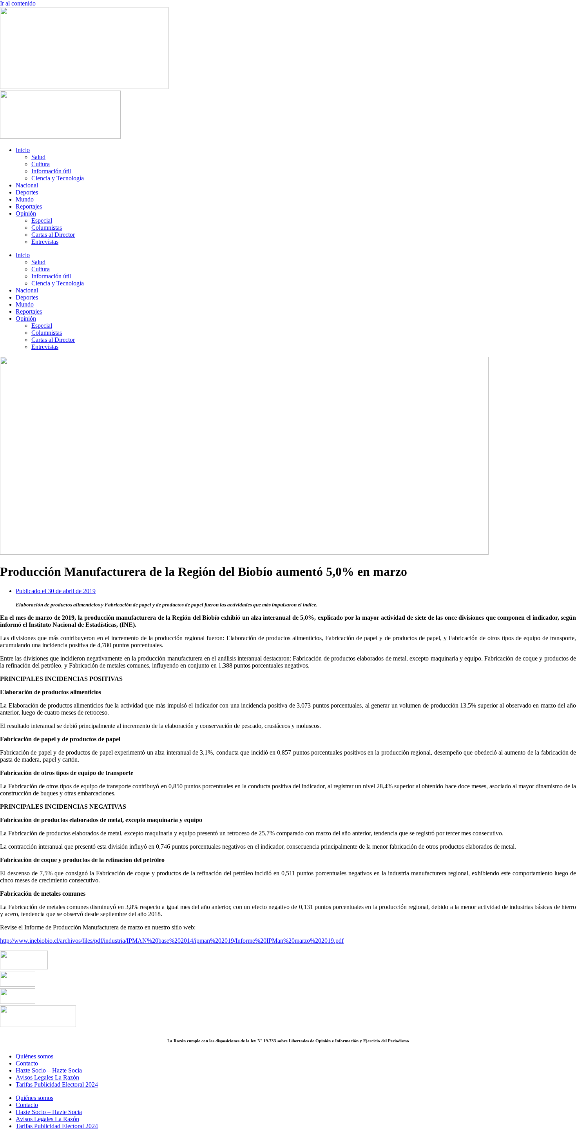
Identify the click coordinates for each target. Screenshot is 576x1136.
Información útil (51, 171)
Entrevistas (44, 241)
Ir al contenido (18, 3)
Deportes (27, 192)
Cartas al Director (53, 234)
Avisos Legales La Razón (47, 1077)
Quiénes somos (34, 1056)
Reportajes (29, 206)
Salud (38, 157)
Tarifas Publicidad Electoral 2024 (57, 1084)
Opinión (26, 213)
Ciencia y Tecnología (57, 178)
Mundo (25, 199)
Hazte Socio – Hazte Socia (49, 1070)
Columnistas (46, 227)
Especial (41, 220)
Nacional (27, 185)
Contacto (27, 1063)
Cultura (40, 164)
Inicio (23, 150)
